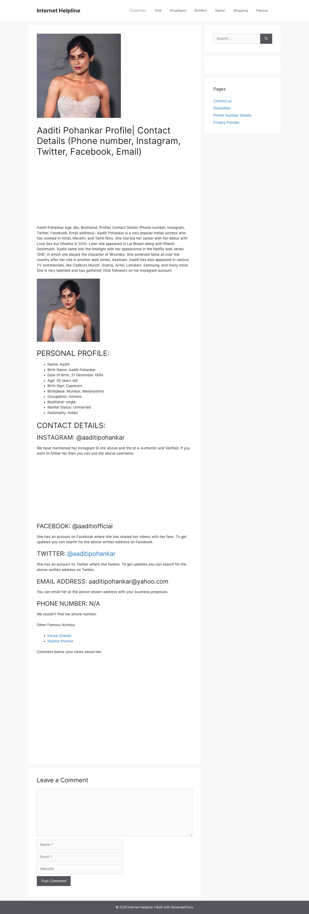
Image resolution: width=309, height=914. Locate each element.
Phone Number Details (232, 115)
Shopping (241, 10)
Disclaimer (222, 108)
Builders (200, 10)
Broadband (178, 10)
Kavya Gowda (59, 635)
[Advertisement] (114, 193)
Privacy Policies (226, 122)
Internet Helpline (58, 10)
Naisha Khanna (60, 641)
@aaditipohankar (91, 553)
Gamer (220, 10)
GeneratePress (182, 907)
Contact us (222, 101)
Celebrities (138, 10)
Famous (262, 10)
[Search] (266, 39)
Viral (158, 10)
